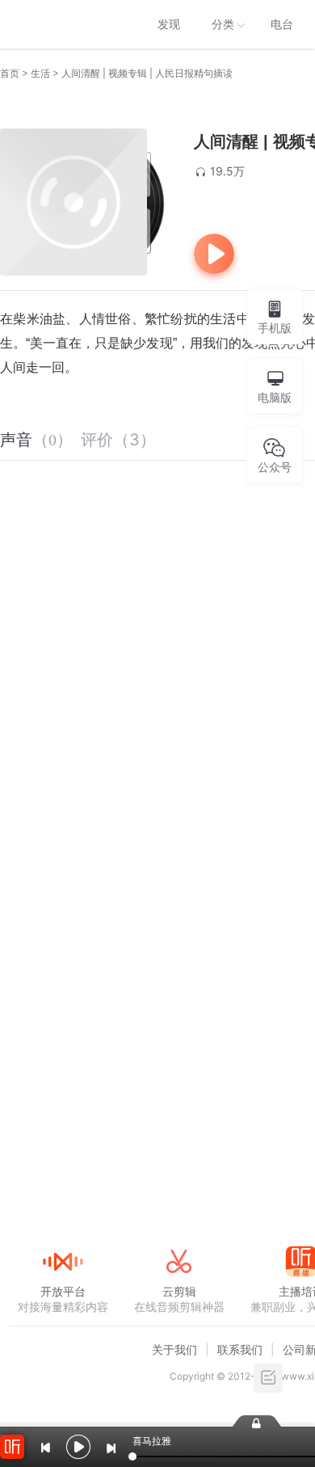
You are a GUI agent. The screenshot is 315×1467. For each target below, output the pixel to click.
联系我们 (239, 1349)
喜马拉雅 (62, 24)
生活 (40, 73)
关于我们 (174, 1349)
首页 (9, 73)
